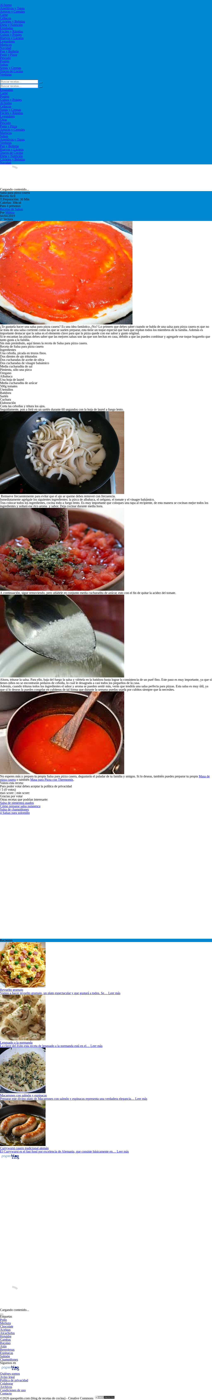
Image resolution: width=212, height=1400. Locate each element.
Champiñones (9, 1359)
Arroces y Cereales (12, 11)
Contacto (6, 1393)
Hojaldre (5, 1336)
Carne (4, 15)
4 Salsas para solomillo (15, 812)
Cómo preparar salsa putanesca (20, 806)
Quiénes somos (10, 1373)
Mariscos (6, 44)
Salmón (5, 1356)
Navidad (5, 48)
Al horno (6, 5)
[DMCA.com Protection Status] (104, 1398)
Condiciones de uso (13, 1390)
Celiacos (5, 18)
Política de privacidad (14, 1380)
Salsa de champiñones (14, 809)
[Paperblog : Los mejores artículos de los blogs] (10, 1159)
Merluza (5, 1323)
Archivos (6, 1387)
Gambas (5, 1339)
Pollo (3, 1320)
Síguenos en (8, 1363)
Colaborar (6, 1383)
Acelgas (5, 1329)
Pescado (5, 58)
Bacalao (5, 1343)
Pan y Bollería (9, 51)
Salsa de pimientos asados (17, 803)
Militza (9, 212)
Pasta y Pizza (8, 54)
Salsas (4, 64)
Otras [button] (3, 119)
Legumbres (7, 41)
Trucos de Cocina (11, 71)
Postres (4, 61)
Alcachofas (7, 1333)
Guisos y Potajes (11, 34)
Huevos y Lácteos (12, 38)
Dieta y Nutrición (11, 25)
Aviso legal (7, 1377)
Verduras (6, 74)
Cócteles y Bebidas (12, 21)
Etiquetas (6, 1316)
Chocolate (6, 1326)
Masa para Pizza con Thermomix (51, 779)
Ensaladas (6, 28)
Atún (3, 1346)
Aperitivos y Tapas (12, 8)
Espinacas (6, 1353)
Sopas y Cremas (10, 68)
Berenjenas (7, 1349)
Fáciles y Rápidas (11, 31)
